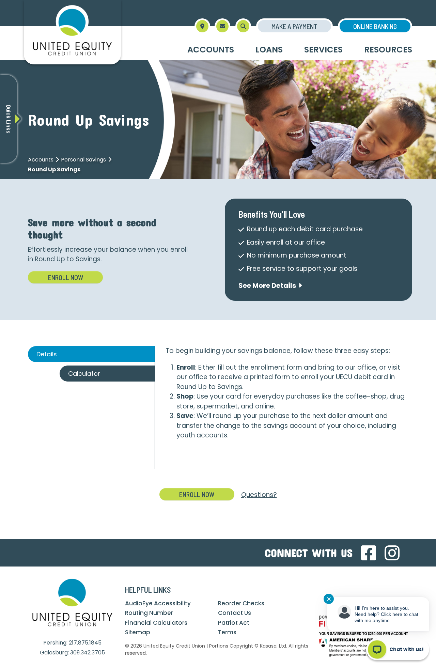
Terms (227, 632)
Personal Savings (83, 160)
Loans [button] (269, 49)
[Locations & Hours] (202, 26)
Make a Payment (294, 26)
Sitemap (137, 632)
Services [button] (323, 49)
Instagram (392, 552)
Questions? (259, 494)
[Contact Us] (222, 26)
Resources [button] (388, 49)
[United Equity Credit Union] (72, 31)
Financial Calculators (156, 623)
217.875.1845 (85, 643)
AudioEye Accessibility (158, 603)
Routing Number (149, 613)
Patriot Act (233, 623)
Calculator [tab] (84, 373)
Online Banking (375, 26)
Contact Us (234, 613)
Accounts (40, 160)
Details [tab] (46, 354)
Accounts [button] (210, 49)
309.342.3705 (87, 652)
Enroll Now (65, 277)
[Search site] (243, 26)
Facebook (368, 552)
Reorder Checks (241, 603)
